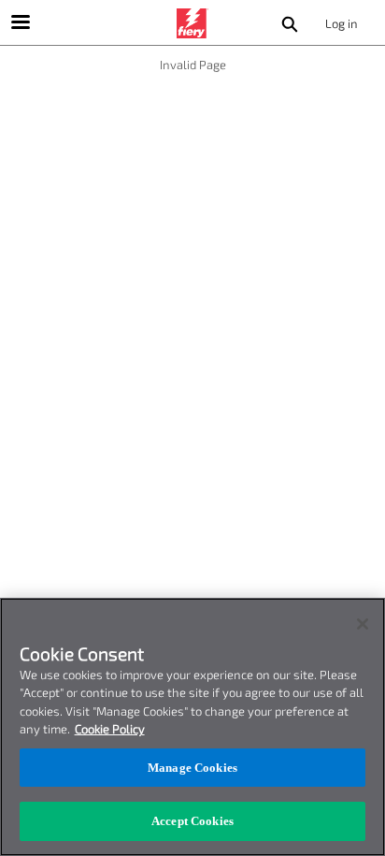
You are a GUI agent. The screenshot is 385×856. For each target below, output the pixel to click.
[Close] (362, 624)
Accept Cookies (192, 821)
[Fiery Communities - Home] (192, 23)
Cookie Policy (110, 728)
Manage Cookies (192, 768)
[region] (192, 727)
